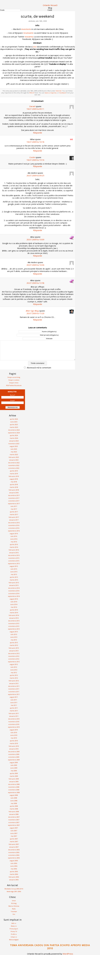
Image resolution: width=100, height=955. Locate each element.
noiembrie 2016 (13, 525)
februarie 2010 (14, 746)
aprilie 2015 (14, 577)
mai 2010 (14, 738)
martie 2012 (14, 678)
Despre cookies (13, 380)
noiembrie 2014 (13, 591)
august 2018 (14, 479)
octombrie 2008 (13, 790)
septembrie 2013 (14, 629)
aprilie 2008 (14, 806)
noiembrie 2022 (13, 465)
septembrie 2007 (14, 825)
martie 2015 (14, 580)
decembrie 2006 (14, 850)
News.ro (14, 926)
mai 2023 (14, 452)
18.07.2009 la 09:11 (35, 109)
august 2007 (14, 828)
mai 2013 (14, 640)
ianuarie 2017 (13, 520)
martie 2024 (14, 438)
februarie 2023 (14, 457)
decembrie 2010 (14, 719)
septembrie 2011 (14, 694)
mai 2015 (14, 574)
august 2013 (14, 632)
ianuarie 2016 (13, 553)
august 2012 (14, 664)
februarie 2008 (14, 811)
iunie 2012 (13, 670)
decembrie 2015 (14, 555)
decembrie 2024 (14, 430)
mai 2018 (14, 482)
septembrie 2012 (14, 662)
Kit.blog (13, 903)
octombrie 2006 (13, 855)
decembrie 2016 (14, 523)
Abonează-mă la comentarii (39, 367)
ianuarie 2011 (13, 716)
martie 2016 (14, 547)
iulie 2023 (14, 449)
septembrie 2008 (14, 792)
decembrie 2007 (14, 817)
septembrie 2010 (14, 727)
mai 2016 (14, 542)
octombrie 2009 (13, 757)
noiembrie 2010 (13, 722)
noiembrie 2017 (13, 498)
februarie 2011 (14, 713)
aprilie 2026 (14, 419)
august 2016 (14, 533)
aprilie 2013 (14, 643)
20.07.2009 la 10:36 (35, 265)
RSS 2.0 (31, 93)
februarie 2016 (14, 550)
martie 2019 (14, 474)
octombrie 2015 (13, 561)
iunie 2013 (13, 637)
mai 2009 (14, 771)
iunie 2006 (13, 866)
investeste (26, 29)
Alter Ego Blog (32, 310)
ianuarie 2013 (13, 651)
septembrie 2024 (14, 433)
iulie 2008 (14, 798)
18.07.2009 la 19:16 (35, 160)
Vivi (14, 914)
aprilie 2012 (14, 675)
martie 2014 (14, 613)
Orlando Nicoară (50, 5)
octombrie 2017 (13, 501)
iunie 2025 (13, 422)
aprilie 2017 (14, 512)
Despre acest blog (14, 377)
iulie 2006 (14, 863)
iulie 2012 (14, 667)
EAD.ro (13, 923)
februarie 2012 (14, 681)
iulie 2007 (14, 831)
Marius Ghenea (13, 906)
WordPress (68, 953)
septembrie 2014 (14, 596)
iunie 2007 (13, 833)
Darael (32, 106)
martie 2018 (14, 487)
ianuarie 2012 (13, 683)
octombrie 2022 (13, 468)
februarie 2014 (14, 615)
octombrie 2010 (13, 724)
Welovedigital (13, 940)
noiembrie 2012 (13, 656)
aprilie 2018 (14, 484)
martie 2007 (14, 841)
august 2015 (14, 566)
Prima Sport (14, 929)
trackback (62, 93)
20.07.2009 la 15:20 (35, 313)
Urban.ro (14, 937)
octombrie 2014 (13, 593)
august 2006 (14, 861)
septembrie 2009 (14, 760)
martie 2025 (14, 427)
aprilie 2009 (14, 773)
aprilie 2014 (14, 610)
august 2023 (14, 446)
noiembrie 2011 (13, 689)
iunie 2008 (13, 801)
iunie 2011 (13, 702)
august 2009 (14, 762)
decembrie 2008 (14, 784)
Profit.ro (14, 934)
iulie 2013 (14, 634)
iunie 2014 (13, 604)
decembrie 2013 (14, 621)
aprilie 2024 (14, 435)
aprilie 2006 (14, 871)
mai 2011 (14, 705)
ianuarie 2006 (13, 880)
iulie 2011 (14, 700)
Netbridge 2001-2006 (14, 891)
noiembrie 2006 (13, 852)
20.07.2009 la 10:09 (35, 239)
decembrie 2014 (14, 588)
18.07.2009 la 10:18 (35, 142)
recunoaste (28, 33)
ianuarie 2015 (13, 585)
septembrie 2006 (14, 858)
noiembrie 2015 (13, 558)
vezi (34, 46)
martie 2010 (14, 743)
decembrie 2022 (14, 463)
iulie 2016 (14, 536)
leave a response (51, 93)
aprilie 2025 (14, 424)
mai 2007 (14, 836)
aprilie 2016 (14, 544)
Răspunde (37, 132)
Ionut (14, 901)
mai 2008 (14, 803)
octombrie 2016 (13, 528)
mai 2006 (14, 869)
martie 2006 (14, 874)
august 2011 (14, 697)
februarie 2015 (14, 583)
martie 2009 (14, 776)
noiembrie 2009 (13, 754)
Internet (58, 91)
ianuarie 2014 (13, 618)
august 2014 (14, 599)
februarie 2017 (14, 517)
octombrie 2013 (13, 626)
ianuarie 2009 (13, 782)
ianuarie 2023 (13, 460)
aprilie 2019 (14, 471)
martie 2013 (14, 645)
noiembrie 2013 (13, 623)
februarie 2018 (14, 490)
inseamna (29, 36)
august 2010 (14, 730)
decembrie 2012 (14, 653)
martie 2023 (14, 454)
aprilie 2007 (14, 839)
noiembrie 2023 (13, 444)
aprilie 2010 (14, 741)
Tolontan (14, 911)
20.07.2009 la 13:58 (35, 283)
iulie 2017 (14, 506)
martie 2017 (14, 514)
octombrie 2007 (13, 822)
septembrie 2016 (14, 531)
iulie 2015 (14, 569)
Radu (14, 909)
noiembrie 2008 (13, 787)
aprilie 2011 (14, 708)
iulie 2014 (14, 602)
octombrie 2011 (13, 692)
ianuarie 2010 (13, 749)
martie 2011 (14, 711)
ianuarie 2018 (13, 493)
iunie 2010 (13, 735)
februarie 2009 (14, 779)
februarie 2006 (14, 877)
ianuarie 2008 (13, 814)
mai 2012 (14, 672)
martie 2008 (14, 809)
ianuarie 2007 (13, 847)
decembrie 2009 (14, 752)
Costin (32, 157)
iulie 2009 (14, 765)
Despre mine (13, 383)
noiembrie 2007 (13, 820)
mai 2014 (14, 607)
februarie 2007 (14, 844)
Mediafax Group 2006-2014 (14, 889)
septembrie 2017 (14, 503)
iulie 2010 (14, 732)
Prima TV (14, 931)
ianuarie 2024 (13, 441)
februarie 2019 (14, 476)
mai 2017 (14, 509)
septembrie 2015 (14, 563)
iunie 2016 (13, 539)
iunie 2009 (13, 768)
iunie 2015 (13, 572)
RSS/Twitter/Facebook (13, 385)
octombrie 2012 (13, 659)
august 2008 (14, 795)
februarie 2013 (14, 648)
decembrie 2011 (14, 686)
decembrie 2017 (14, 495)
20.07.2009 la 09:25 (35, 175)
